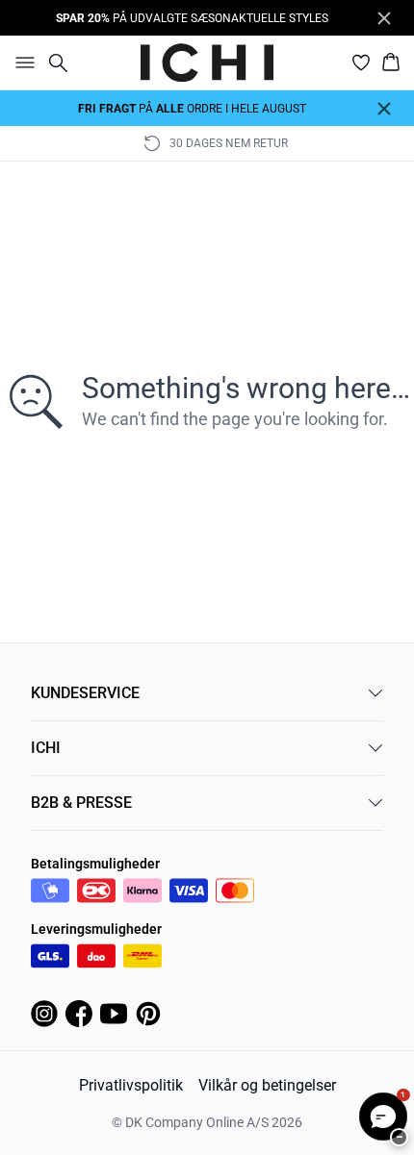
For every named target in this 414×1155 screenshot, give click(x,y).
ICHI (46, 748)
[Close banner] (384, 18)
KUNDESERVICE (85, 693)
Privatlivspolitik (131, 1085)
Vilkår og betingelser (267, 1085)
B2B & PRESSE (81, 802)
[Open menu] (21, 62)
